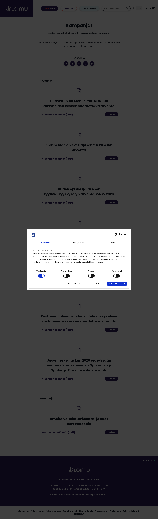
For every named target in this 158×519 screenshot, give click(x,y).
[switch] (66, 275)
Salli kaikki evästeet (117, 284)
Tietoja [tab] (112, 243)
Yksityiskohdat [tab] (79, 243)
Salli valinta (100, 284)
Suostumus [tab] (45, 243)
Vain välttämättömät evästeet (79, 284)
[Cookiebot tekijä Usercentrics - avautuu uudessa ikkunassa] (116, 235)
